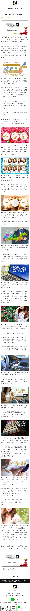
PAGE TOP (15, 576)
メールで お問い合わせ (13, 608)
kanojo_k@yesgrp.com (17, 595)
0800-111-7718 (17, 593)
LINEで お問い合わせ (19, 609)
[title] (15, 566)
